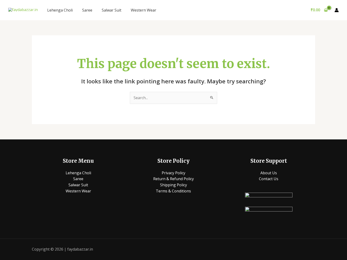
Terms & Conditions (173, 191)
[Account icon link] (336, 10)
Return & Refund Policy (173, 178)
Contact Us (268, 178)
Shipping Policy (173, 184)
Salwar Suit (111, 10)
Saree (87, 10)
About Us (268, 172)
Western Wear (143, 10)
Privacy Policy (173, 172)
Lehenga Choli (60, 10)
